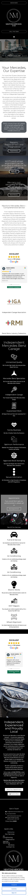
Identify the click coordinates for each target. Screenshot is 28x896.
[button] (14, 36)
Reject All (14, 892)
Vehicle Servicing (6, 842)
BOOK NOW (14, 3)
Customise (14, 888)
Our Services (9, 834)
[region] (14, 883)
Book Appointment (14, 508)
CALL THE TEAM (14, 31)
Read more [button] (5, 280)
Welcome (10, 832)
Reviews (11, 845)
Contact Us (10, 847)
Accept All (14, 884)
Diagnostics (10, 839)
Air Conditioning (8, 836)
